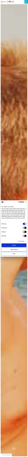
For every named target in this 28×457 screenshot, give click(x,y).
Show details (21, 241)
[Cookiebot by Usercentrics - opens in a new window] (18, 202)
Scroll (14, 449)
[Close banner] (26, 202)
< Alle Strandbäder (6, 455)
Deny (14, 253)
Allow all (14, 245)
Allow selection (14, 249)
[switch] (25, 228)
